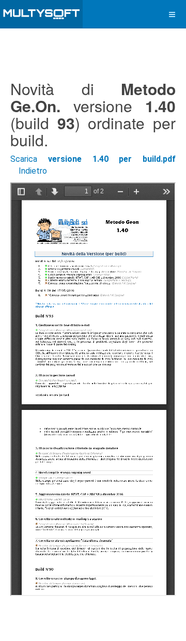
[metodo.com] (41, 14)
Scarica (93, 159)
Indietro (33, 171)
